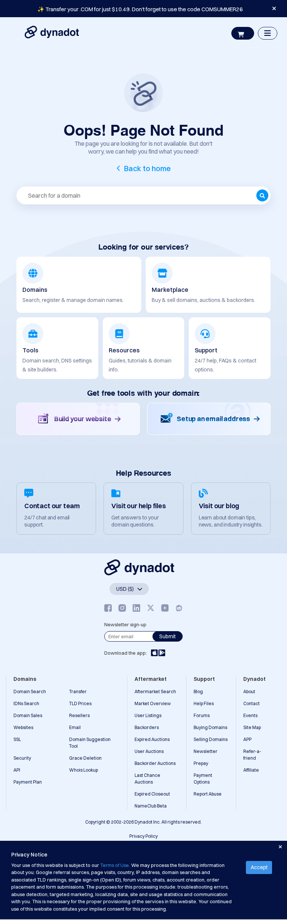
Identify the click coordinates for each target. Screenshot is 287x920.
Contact (251, 703)
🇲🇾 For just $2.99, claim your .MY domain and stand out (140, 9)
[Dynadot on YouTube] (165, 608)
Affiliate (251, 770)
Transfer (78, 691)
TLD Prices (80, 703)
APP (247, 739)
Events (250, 715)
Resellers (79, 715)
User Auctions (149, 751)
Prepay (201, 763)
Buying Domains (210, 727)
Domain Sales (27, 715)
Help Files (204, 703)
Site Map (252, 727)
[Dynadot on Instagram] (122, 608)
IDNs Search (26, 703)
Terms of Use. (115, 865)
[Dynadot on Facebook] (108, 608)
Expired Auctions (152, 739)
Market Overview (153, 703)
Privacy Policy (143, 836)
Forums (202, 715)
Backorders (147, 727)
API (16, 770)
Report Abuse (208, 794)
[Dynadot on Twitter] (150, 608)
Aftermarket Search (155, 691)
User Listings (148, 715)
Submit (167, 636)
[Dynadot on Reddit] (179, 608)
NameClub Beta (151, 806)
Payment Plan (27, 782)
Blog (198, 691)
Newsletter (205, 751)
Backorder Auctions (155, 763)
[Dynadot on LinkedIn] (136, 608)
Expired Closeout (152, 794)
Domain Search (29, 691)
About (249, 691)
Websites (23, 727)
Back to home (147, 168)
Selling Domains (211, 739)
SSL (17, 739)
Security (22, 758)
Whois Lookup (83, 770)
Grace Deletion (85, 758)
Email (75, 727)
